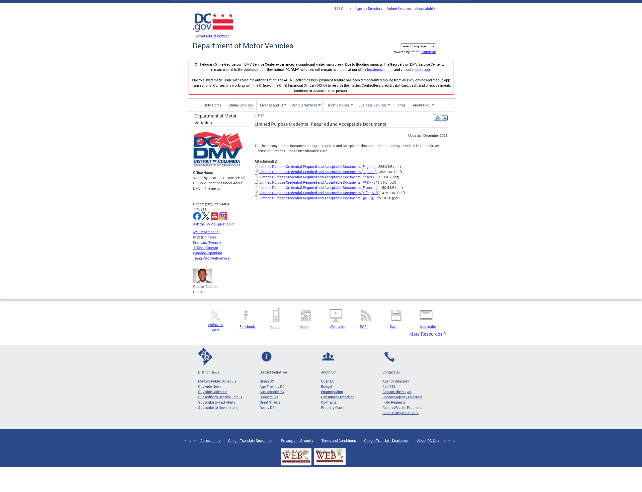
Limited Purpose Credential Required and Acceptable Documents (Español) (318, 171)
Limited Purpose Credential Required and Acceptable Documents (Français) (318, 187)
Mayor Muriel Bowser (212, 36)
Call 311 (388, 386)
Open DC (328, 381)
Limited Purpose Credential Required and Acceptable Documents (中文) (315, 182)
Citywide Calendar (212, 391)
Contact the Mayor (397, 391)
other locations (370, 69)
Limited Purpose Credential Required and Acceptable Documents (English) (317, 166)
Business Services (372, 105)
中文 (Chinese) (204, 237)
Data (393, 326)
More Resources (425, 334)
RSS (363, 326)
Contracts (329, 402)
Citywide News (209, 386)
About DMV (422, 105)
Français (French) (207, 242)
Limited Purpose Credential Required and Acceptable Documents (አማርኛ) (316, 177)
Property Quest (333, 407)
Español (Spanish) (207, 253)
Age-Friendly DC (272, 386)
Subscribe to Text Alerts (216, 402)
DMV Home (212, 105)
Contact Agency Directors (402, 397)
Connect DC (269, 397)
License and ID (271, 105)
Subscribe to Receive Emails (220, 397)
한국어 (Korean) (205, 247)
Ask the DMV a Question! (212, 224)
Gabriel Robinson (206, 286)
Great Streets (270, 402)
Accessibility (425, 8)
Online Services (398, 8)
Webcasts (337, 326)
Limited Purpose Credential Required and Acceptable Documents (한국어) (316, 198)
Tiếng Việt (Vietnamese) (212, 258)
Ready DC (267, 407)
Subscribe (428, 326)
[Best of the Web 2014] (296, 462)
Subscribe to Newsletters (217, 407)
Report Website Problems (402, 407)
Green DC (267, 381)
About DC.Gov (428, 440)
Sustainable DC (272, 391)
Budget (326, 386)
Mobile (275, 326)
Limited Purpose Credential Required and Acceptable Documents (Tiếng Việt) (319, 192)
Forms (400, 105)
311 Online (342, 8)
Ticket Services (338, 105)
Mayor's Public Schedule (217, 381)
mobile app (421, 69)
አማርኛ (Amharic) (206, 231)
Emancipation (332, 391)
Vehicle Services (304, 105)
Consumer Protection (337, 397)
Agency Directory (369, 8)
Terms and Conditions (339, 440)
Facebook (247, 326)
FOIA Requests (394, 402)
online (388, 69)
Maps (304, 326)
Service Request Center (400, 412)
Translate (428, 51)
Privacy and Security (297, 440)
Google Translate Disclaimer (250, 440)
